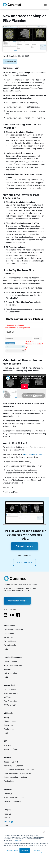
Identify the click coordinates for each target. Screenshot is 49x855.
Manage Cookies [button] (12, 850)
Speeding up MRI (11, 762)
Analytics (7, 669)
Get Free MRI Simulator (13, 630)
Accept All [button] (24, 850)
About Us (7, 814)
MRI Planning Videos (12, 801)
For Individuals (10, 645)
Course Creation (10, 661)
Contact (7, 818)
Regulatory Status (11, 749)
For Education (9, 637)
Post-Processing (10, 701)
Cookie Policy (18, 840)
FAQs (6, 649)
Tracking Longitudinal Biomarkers (17, 773)
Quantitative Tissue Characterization (19, 769)
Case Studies (9, 794)
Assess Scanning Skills (13, 665)
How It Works (9, 745)
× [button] (44, 831)
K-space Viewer (10, 689)
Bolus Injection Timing (13, 693)
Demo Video (9, 634)
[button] (45, 4)
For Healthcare (10, 641)
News (6, 826)
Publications (9, 781)
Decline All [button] (36, 850)
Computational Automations (15, 777)
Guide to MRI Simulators (14, 797)
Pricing (6, 717)
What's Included (10, 721)
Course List (8, 725)
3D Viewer (8, 697)
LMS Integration (10, 673)
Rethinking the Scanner (13, 766)
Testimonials (9, 729)
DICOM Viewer (9, 705)
